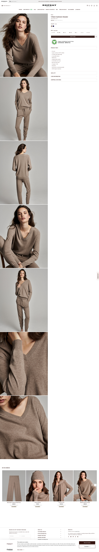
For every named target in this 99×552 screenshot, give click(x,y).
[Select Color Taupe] (52, 26)
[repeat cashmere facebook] (69, 537)
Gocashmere (71, 9)
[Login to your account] (94, 5)
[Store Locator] (87, 5)
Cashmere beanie (38, 502)
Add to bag (72, 36)
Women (20, 9)
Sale (35, 9)
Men (57, 9)
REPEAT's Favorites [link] (50, 9)
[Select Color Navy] (53, 26)
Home (52, 14)
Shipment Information (43, 539)
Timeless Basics (63, 9)
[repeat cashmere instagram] (76, 537)
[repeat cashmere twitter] (73, 537)
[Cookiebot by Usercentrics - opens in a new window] (10, 550)
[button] (92, 485)
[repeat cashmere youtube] (71, 537)
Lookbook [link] (77, 9)
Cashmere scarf (61, 502)
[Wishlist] (91, 6)
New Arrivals (27, 9)
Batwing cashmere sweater (85, 502)
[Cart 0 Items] (96, 5)
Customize (86, 546)
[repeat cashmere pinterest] (78, 537)
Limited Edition (40, 9)
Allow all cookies (87, 542)
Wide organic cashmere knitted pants (14, 502)
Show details (20, 549)
